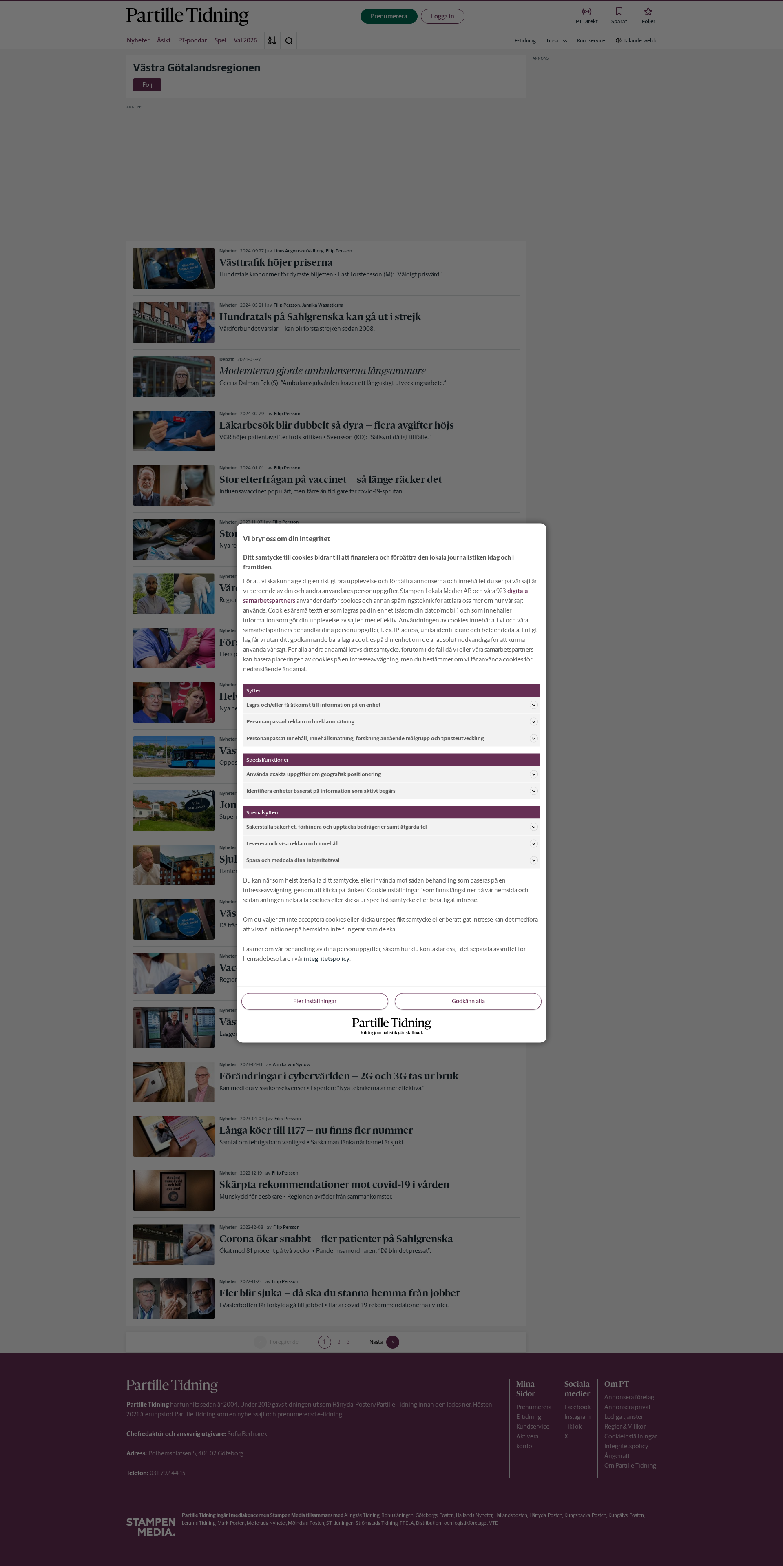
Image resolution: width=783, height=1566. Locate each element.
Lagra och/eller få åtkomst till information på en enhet (313, 704)
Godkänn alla (468, 1001)
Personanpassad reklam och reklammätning (300, 721)
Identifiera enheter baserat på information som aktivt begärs (321, 790)
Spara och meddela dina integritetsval (293, 859)
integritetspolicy (326, 958)
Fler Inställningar (314, 1001)
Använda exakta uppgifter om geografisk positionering (313, 773)
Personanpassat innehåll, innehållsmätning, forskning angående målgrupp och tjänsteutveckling (365, 737)
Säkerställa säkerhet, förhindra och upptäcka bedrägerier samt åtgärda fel (336, 826)
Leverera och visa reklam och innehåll (292, 843)
